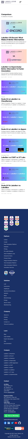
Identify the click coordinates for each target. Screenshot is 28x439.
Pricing (5, 249)
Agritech (6, 293)
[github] (19, 423)
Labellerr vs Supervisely (10, 360)
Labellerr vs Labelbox (9, 369)
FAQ (5, 341)
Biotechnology (7, 298)
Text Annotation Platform (10, 262)
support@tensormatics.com (11, 419)
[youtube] (16, 423)
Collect (5, 239)
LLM (5, 284)
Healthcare (6, 288)
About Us (6, 315)
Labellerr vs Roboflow (9, 353)
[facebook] (5, 423)
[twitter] (12, 423)
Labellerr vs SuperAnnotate (10, 374)
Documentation (7, 343)
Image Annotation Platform (10, 260)
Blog (5, 334)
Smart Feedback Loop (9, 253)
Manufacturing (7, 304)
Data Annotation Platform (10, 244)
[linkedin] (8, 423)
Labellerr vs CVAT (8, 365)
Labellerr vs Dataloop (9, 358)
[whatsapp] (12, 415)
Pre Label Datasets (8, 251)
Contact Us (7, 322)
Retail (5, 295)
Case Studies (7, 336)
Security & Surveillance (9, 291)
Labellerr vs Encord (8, 356)
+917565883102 (12, 411)
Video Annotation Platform (10, 265)
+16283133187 (10, 392)
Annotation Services (9, 267)
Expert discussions (8, 339)
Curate (5, 242)
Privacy (6, 319)
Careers (6, 317)
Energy (5, 300)
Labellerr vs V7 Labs (9, 372)
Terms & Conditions (9, 324)
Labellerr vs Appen (8, 367)
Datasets (6, 246)
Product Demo (7, 258)
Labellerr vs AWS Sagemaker (11, 362)
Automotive (7, 286)
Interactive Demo (8, 256)
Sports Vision (7, 302)
